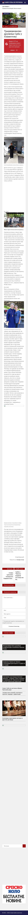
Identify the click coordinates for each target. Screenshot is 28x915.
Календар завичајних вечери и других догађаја (12, 718)
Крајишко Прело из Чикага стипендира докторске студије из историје (14, 663)
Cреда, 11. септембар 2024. (11, 26)
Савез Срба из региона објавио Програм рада (12, 689)
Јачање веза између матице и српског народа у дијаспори (12, 693)
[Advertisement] (14, 196)
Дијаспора (6, 13)
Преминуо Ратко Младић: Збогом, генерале (11, 8)
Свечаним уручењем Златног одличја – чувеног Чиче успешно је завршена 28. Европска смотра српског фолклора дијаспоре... (13, 679)
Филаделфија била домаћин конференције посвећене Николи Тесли (13, 647)
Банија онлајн (20, 559)
